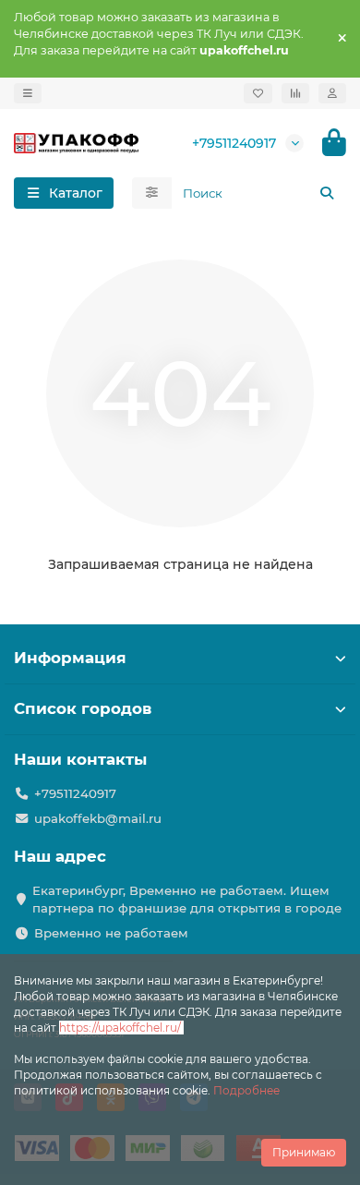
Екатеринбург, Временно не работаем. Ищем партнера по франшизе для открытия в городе (187, 899)
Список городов (82, 708)
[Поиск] (326, 193)
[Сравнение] (295, 93)
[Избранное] (258, 93)
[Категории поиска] (152, 193)
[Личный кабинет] (332, 93)
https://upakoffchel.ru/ (121, 1027)
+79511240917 (234, 143)
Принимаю (303, 1152)
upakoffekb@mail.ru (98, 818)
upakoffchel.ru (244, 50)
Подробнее (246, 1090)
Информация (70, 657)
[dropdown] (28, 93)
